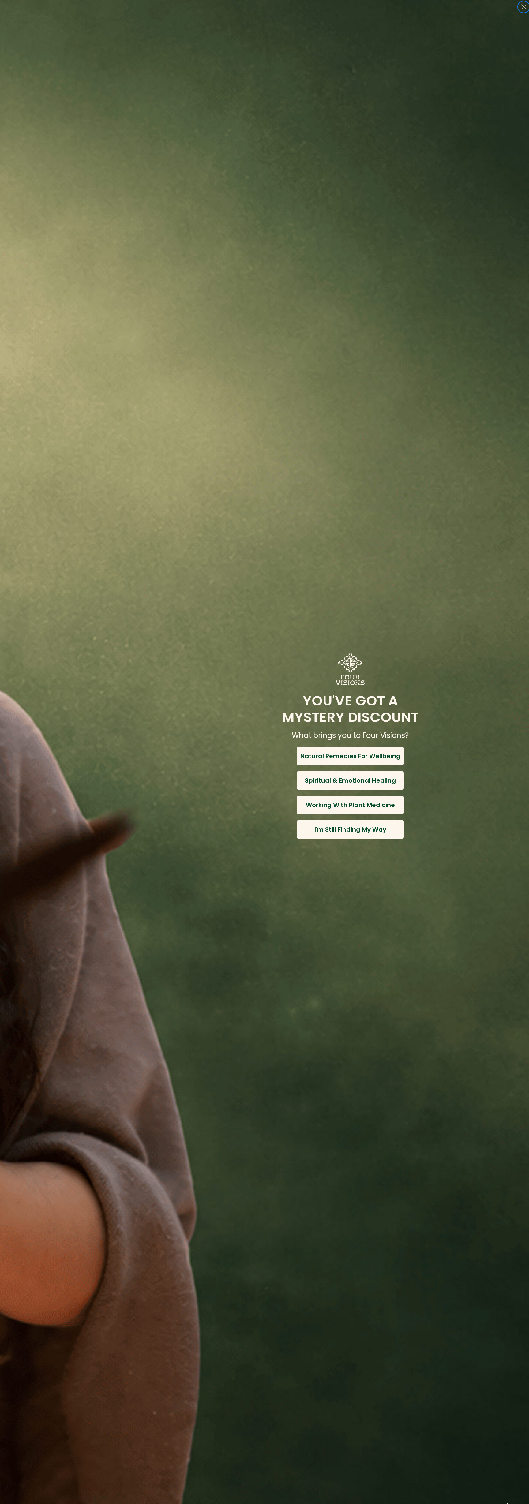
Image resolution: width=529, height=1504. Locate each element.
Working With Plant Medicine (350, 805)
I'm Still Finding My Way (350, 829)
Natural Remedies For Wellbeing (350, 756)
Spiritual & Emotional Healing (350, 780)
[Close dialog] (523, 7)
